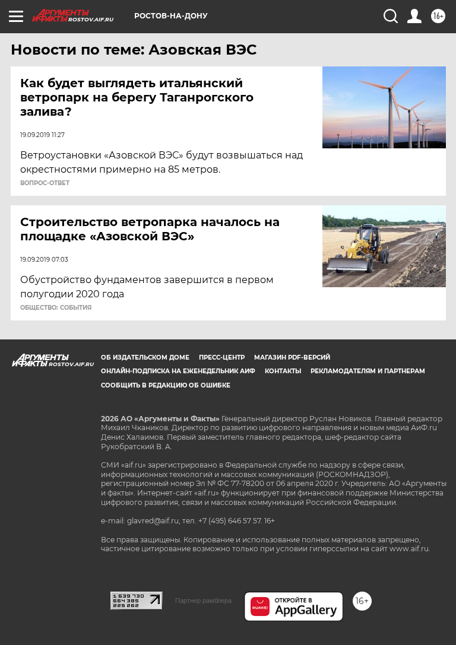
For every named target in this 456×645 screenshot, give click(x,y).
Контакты (283, 371)
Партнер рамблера (203, 600)
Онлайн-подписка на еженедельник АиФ (178, 371)
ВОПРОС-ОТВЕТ (44, 183)
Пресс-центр (222, 357)
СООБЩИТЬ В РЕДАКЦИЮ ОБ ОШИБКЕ (165, 385)
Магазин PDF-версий (292, 357)
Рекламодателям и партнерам (368, 371)
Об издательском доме (145, 357)
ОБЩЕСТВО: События (55, 308)
